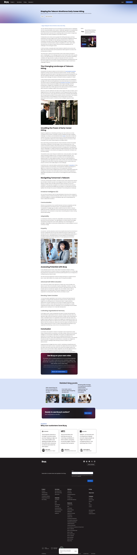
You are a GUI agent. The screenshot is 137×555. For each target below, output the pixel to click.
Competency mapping (46, 496)
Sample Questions (92, 513)
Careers (90, 504)
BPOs (56, 503)
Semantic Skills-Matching (71, 499)
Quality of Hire (69, 516)
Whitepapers (69, 511)
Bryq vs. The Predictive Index (72, 530)
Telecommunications (58, 509)
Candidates (91, 511)
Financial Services (58, 508)
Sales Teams (57, 494)
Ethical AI (68, 496)
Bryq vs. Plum (69, 540)
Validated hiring (44, 492)
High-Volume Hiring (58, 492)
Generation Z (72, 165)
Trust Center (93, 553)
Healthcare (57, 513)
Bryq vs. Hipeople (70, 537)
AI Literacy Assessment (71, 525)
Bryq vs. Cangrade (70, 535)
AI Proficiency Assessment (72, 518)
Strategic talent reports (46, 497)
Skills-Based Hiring (58, 491)
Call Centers (57, 499)
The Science (69, 492)
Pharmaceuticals (58, 511)
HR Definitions (69, 515)
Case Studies (69, 508)
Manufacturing (57, 504)
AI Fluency (43, 491)
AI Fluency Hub (69, 504)
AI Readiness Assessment (71, 521)
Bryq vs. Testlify (70, 532)
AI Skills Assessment (70, 523)
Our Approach (69, 497)
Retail (56, 501)
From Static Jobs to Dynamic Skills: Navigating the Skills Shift (68, 390)
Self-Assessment (92, 510)
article (64, 136)
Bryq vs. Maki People (70, 533)
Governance (78, 553)
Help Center (91, 492)
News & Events (91, 499)
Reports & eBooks (70, 509)
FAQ (89, 503)
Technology (57, 506)
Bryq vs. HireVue (70, 539)
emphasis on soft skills (65, 82)
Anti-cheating (44, 499)
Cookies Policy (85, 553)
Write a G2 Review (91, 464)
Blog (43, 25)
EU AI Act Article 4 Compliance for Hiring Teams (75, 527)
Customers (69, 491)
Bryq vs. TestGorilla (70, 528)
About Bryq (91, 498)
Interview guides (44, 494)
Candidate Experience (71, 494)
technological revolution (71, 71)
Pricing (90, 489)
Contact (90, 506)
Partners (90, 501)
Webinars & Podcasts (71, 513)
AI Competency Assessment (72, 520)
